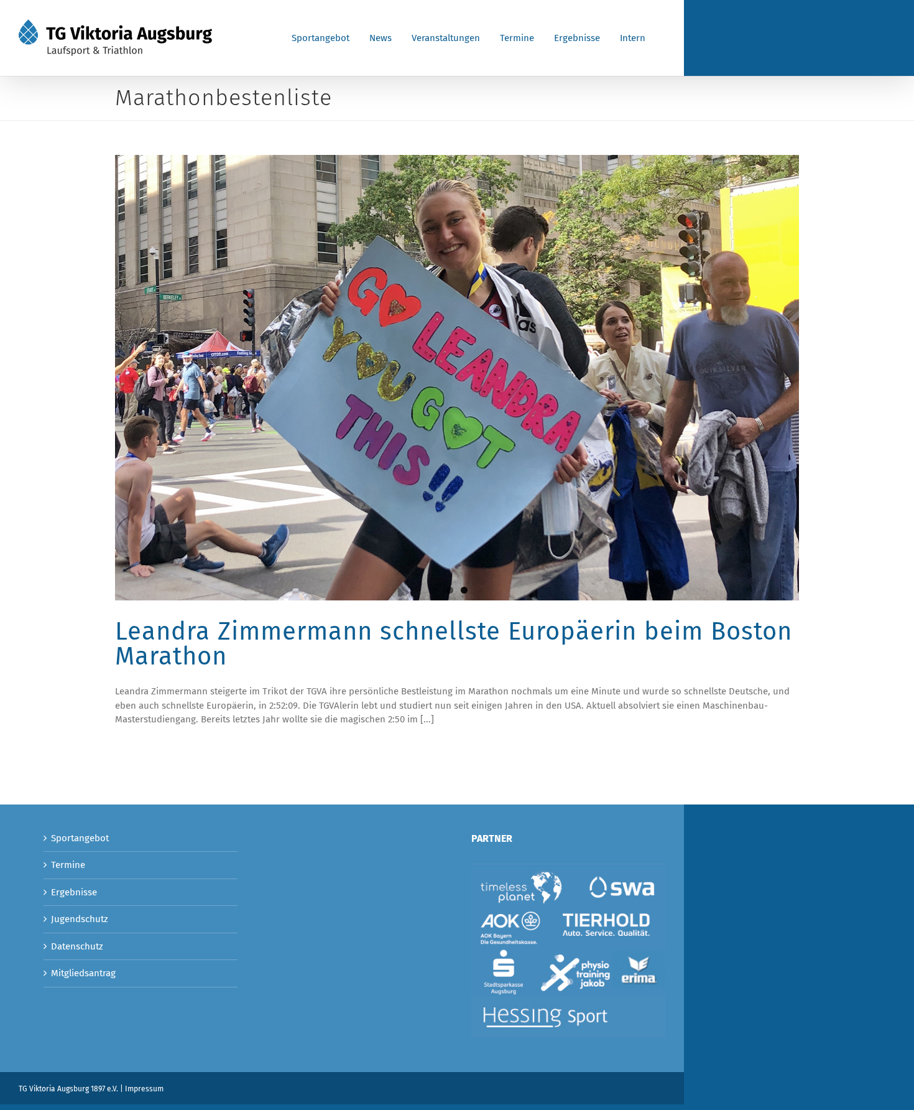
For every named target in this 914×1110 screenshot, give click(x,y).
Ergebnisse (74, 892)
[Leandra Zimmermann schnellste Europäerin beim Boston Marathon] (457, 377)
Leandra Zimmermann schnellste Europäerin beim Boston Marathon (453, 644)
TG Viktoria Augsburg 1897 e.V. (68, 1088)
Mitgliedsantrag (83, 973)
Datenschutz (77, 946)
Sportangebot (80, 838)
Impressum (144, 1088)
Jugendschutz (79, 919)
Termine (68, 864)
